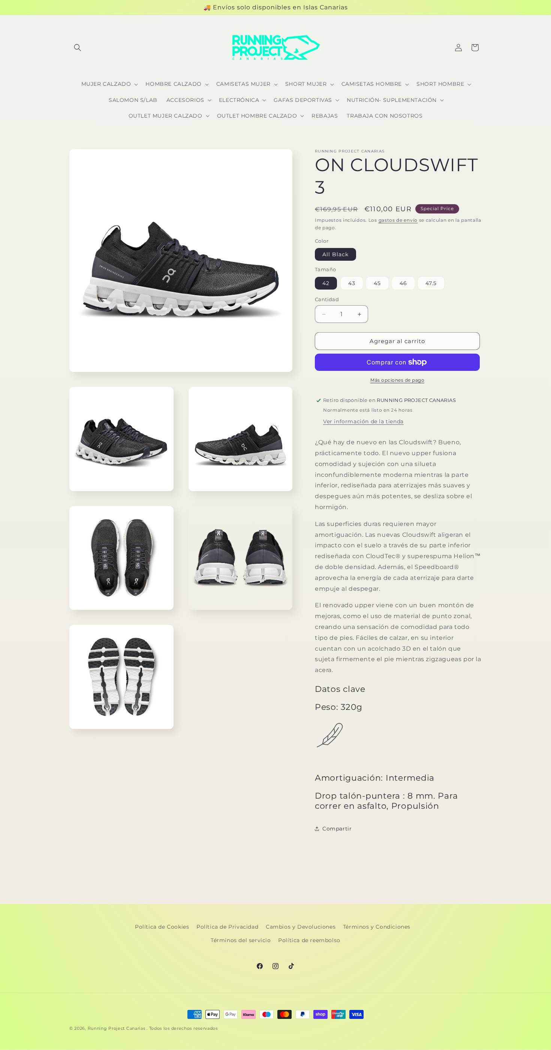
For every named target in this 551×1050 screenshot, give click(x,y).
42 (325, 283)
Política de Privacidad (227, 926)
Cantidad (327, 299)
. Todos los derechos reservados (182, 1028)
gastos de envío (398, 220)
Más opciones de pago (397, 380)
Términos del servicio (241, 940)
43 (351, 283)
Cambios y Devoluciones (300, 926)
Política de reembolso (309, 940)
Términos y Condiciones (376, 926)
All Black (335, 254)
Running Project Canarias (116, 1028)
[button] (77, 47)
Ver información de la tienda (363, 421)
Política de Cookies (162, 926)
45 (377, 283)
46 (403, 283)
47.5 (431, 283)
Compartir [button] (337, 828)
